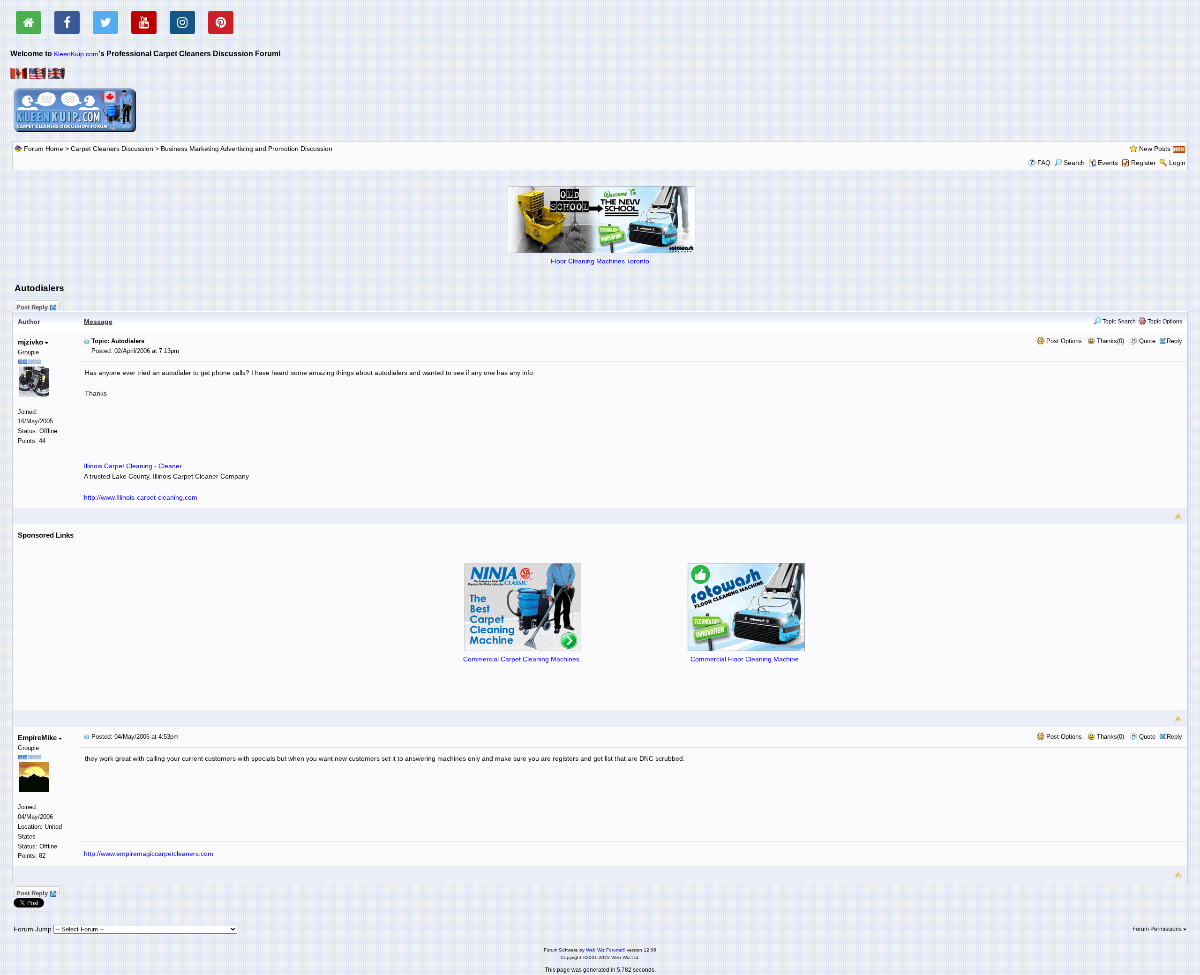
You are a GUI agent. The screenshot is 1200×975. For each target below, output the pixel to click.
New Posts (1154, 148)
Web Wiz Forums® (605, 949)
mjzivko (31, 342)
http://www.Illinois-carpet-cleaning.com (140, 497)
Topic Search (1118, 321)
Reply (1174, 341)
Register (1143, 162)
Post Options (1063, 341)
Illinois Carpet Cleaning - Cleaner (133, 466)
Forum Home (43, 148)
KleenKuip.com (76, 54)
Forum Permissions (1157, 929)
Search (1074, 162)
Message (98, 321)
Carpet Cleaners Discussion (112, 148)
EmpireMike (38, 738)
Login (1177, 162)
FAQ (1043, 162)
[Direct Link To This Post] (87, 341)
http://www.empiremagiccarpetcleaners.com (148, 853)
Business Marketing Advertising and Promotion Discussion (246, 148)
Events (1108, 162)
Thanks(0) (1109, 341)
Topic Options (1164, 321)
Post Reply (32, 306)
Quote (1147, 341)
